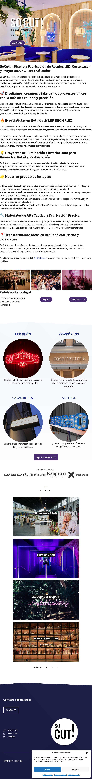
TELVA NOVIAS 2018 (46, 513)
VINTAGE (69, 398)
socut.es (11, 736)
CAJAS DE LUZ (23, 398)
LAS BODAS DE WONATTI (46, 596)
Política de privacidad (60, 775)
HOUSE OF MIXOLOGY (46, 638)
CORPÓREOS (69, 334)
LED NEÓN (23, 334)
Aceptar (47, 769)
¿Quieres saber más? (46, 457)
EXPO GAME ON (46, 555)
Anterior (38, 667)
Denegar (75, 769)
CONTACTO (17, 43)
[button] (87, 753)
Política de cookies (48, 775)
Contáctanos (40, 258)
